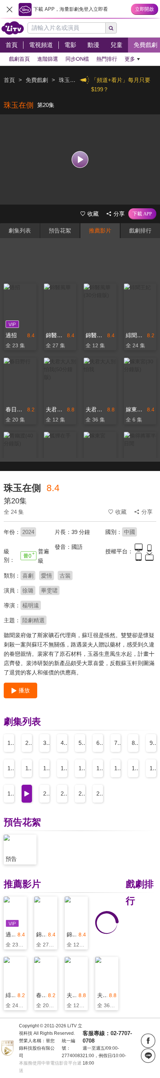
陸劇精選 (33, 620)
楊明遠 (30, 605)
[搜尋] (111, 28)
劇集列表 (20, 230)
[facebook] (148, 1040)
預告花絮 (60, 230)
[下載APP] (142, 213)
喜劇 (27, 575)
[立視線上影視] (12, 28)
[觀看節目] (80, 159)
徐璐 (27, 590)
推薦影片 (100, 230)
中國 (129, 532)
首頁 (9, 80)
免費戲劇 (37, 80)
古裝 (65, 575)
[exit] (9, 9)
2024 (28, 532)
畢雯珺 (49, 590)
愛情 (46, 575)
